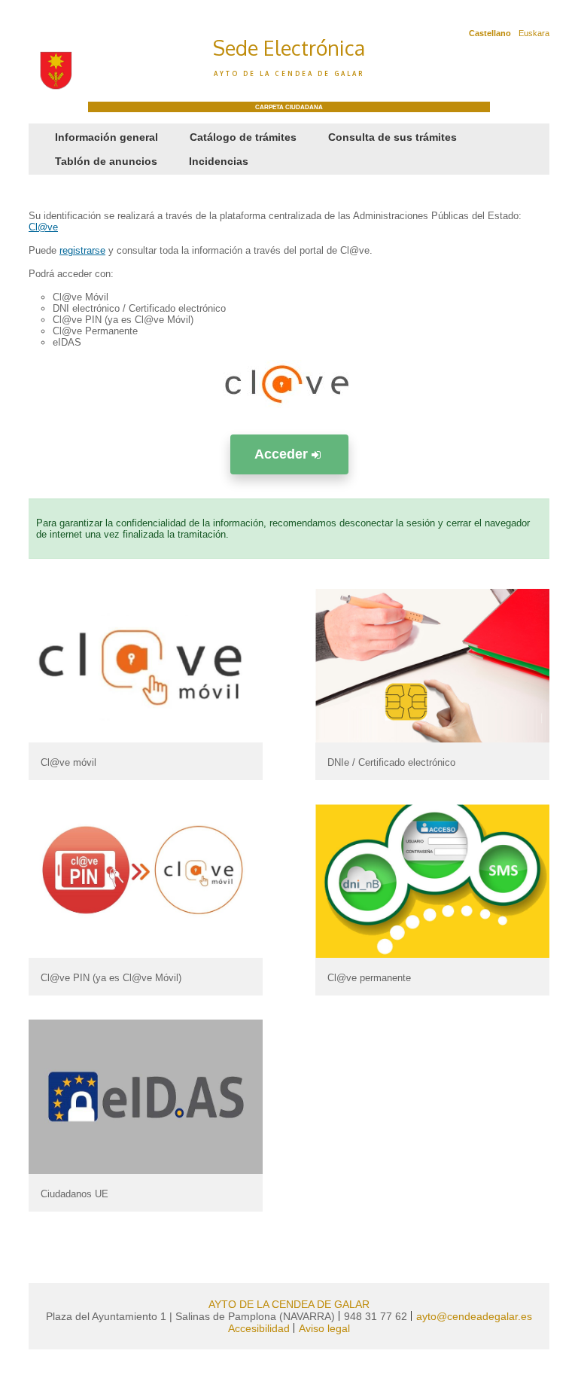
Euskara (534, 33)
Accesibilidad (259, 1328)
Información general (106, 137)
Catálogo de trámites (243, 137)
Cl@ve (43, 227)
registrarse (82, 250)
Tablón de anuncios (106, 161)
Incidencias (218, 161)
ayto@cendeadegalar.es (474, 1316)
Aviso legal (324, 1328)
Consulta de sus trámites (392, 137)
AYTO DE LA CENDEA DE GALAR (289, 1304)
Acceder (283, 454)
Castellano (490, 33)
